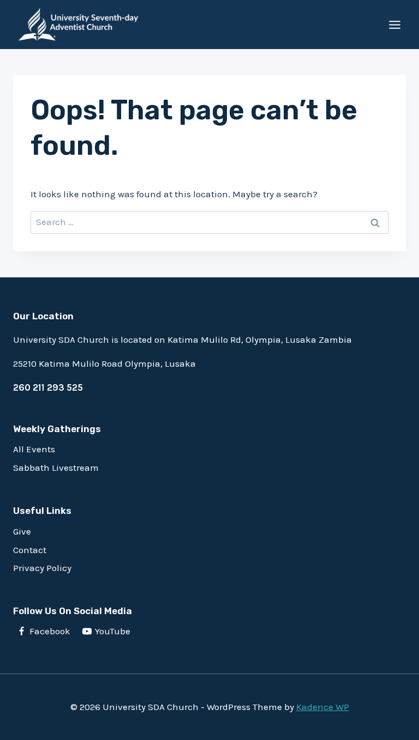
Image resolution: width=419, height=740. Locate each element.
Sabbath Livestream (56, 467)
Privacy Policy (42, 567)
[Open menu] (394, 24)
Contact (29, 549)
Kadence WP (322, 706)
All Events (34, 449)
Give (22, 531)
